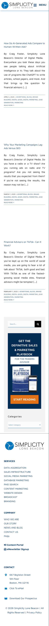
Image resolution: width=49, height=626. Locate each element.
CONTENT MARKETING (16, 488)
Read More (8, 105)
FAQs (6, 536)
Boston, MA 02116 (19, 582)
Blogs (29, 97)
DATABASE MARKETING (16, 480)
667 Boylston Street (20, 574)
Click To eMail (17, 588)
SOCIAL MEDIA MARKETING (18, 476)
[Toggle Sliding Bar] (40, 5)
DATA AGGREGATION (15, 467)
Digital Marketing (30, 100)
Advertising (21, 97)
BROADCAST (10, 497)
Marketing (19, 102)
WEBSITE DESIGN (13, 493)
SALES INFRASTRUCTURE (17, 472)
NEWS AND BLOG (13, 527)
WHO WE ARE (11, 519)
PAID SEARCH (11, 484)
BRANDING (9, 501)
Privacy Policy (34, 612)
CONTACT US (11, 532)
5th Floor (14, 578)
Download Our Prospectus (23, 598)
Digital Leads (17, 100)
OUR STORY (10, 523)
